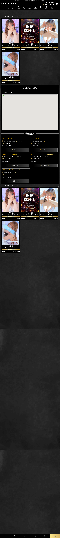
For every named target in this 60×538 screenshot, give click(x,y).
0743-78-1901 (8, 143)
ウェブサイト (21, 141)
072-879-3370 (8, 158)
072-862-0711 (8, 174)
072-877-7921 (36, 158)
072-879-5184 (36, 143)
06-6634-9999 (49, 5)
